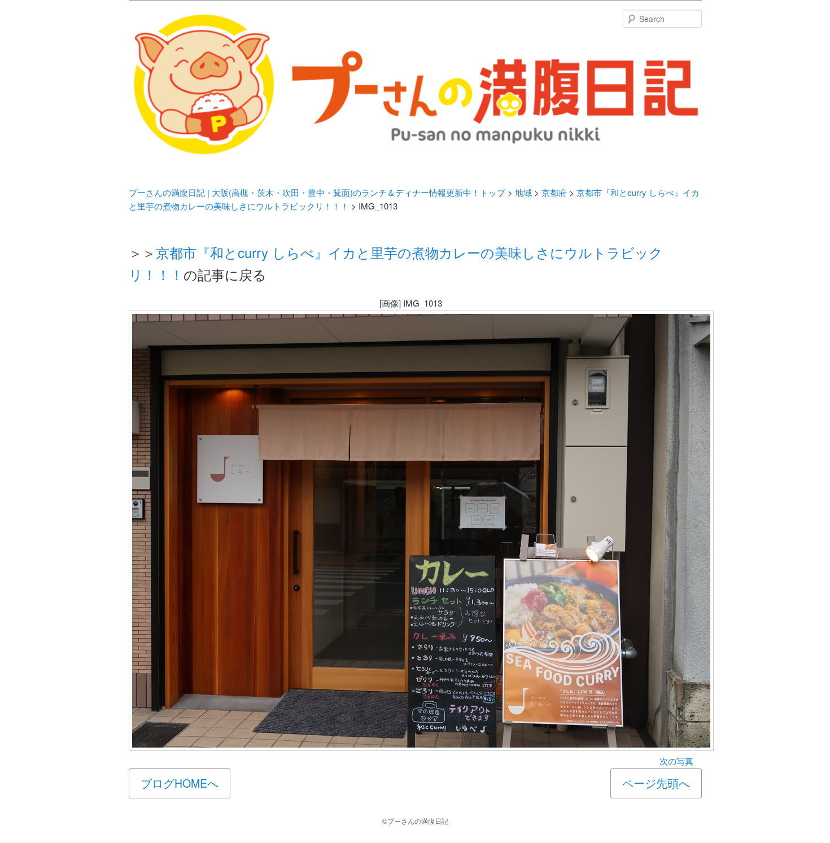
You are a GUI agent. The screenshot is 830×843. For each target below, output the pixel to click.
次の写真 (676, 761)
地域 (523, 192)
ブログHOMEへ (180, 783)
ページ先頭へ (656, 783)
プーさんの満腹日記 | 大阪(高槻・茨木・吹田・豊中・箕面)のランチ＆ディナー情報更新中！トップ (317, 192)
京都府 (554, 192)
